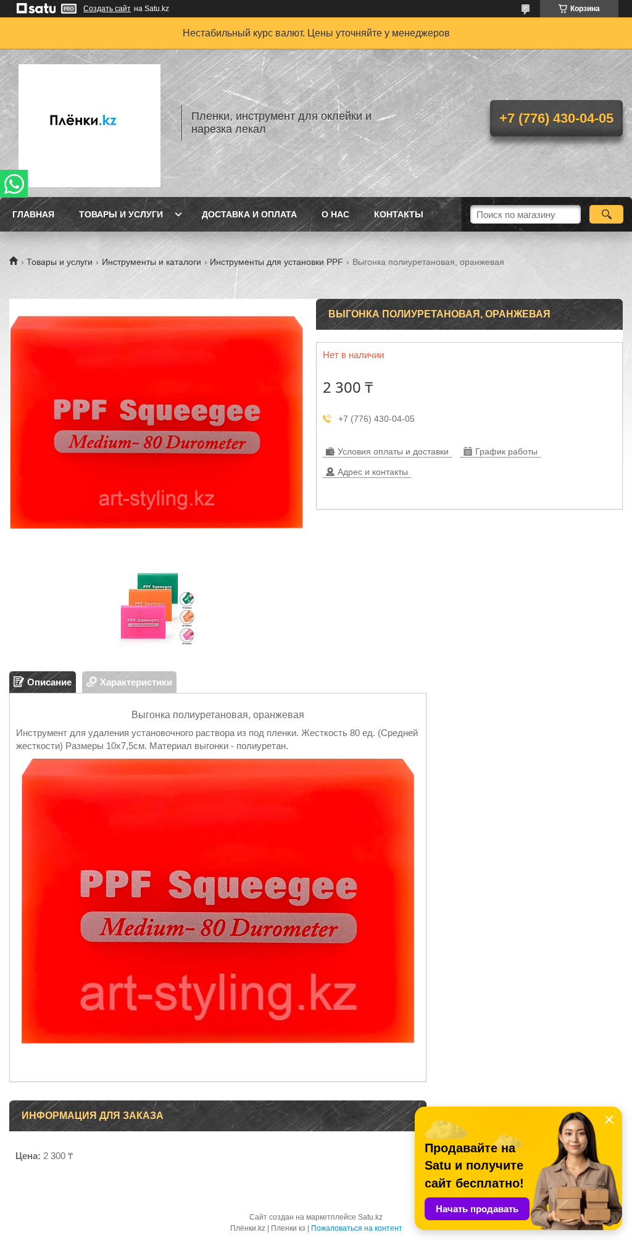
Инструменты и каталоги (151, 262)
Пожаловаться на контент (356, 1228)
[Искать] (606, 214)
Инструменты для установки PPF (276, 262)
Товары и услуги (121, 214)
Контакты (398, 214)
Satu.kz (370, 1217)
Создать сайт (107, 8)
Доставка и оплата (249, 214)
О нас (335, 214)
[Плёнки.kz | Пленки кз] (89, 123)
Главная (33, 214)
